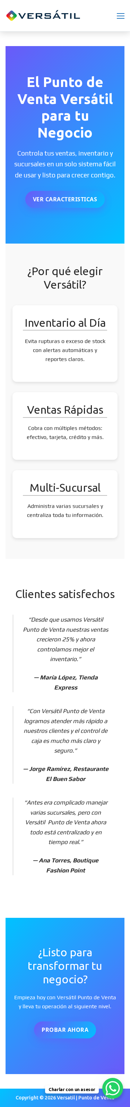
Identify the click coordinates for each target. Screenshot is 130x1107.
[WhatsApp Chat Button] (112, 1088)
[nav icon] (120, 15)
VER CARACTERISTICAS (65, 199)
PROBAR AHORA (65, 1030)
